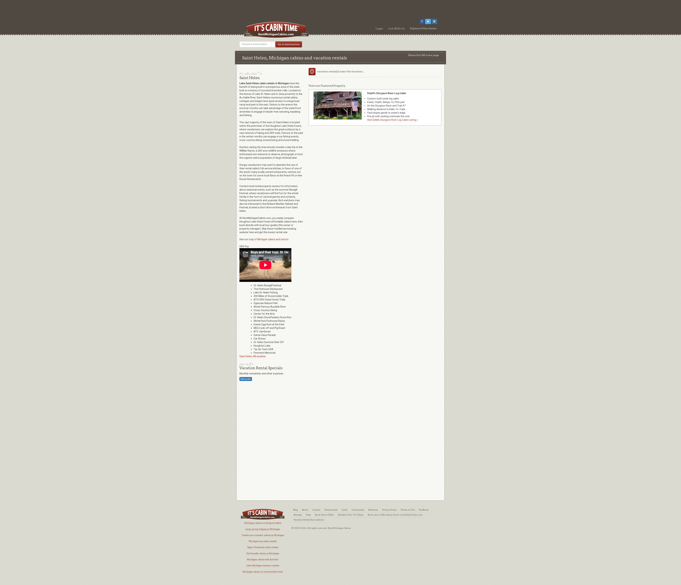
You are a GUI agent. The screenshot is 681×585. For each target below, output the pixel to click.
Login (379, 28)
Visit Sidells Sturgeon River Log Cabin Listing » (392, 119)
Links (345, 509)
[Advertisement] (340, 8)
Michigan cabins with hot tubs (262, 559)
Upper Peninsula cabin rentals (262, 547)
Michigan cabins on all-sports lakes (262, 523)
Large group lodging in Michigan (262, 529)
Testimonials (331, 509)
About (305, 509)
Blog (295, 509)
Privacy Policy (389, 509)
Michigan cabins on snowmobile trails (263, 571)
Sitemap (298, 514)
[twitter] (428, 21)
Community (357, 509)
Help (308, 514)
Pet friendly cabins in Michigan (262, 553)
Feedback (424, 509)
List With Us (396, 28)
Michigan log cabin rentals (263, 541)
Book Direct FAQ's (324, 514)
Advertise (373, 509)
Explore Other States (423, 28)
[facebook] (422, 21)
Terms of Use (408, 509)
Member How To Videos (351, 514)
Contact (316, 509)
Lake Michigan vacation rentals (262, 565)
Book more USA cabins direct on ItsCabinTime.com (395, 514)
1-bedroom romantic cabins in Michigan (263, 535)
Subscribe (245, 379)
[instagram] (434, 21)
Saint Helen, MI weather (252, 356)
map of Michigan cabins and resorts (269, 239)
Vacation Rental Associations (309, 519)
